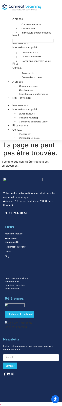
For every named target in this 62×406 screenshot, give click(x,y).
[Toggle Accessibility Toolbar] (55, 399)
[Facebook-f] (4, 373)
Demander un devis (29, 138)
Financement (20, 125)
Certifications (26, 90)
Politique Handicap (29, 117)
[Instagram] (12, 373)
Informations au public (25, 109)
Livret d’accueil (27, 113)
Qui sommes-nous (28, 86)
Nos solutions (20, 105)
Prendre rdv (25, 134)
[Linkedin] (8, 373)
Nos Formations (21, 97)
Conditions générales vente (33, 121)
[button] (1, 404)
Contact (16, 129)
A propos (17, 81)
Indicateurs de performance (33, 94)
